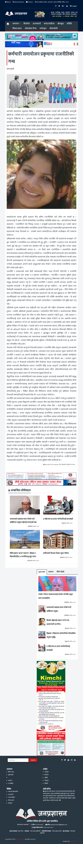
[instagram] (71, 760)
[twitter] (65, 760)
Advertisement (19, 2)
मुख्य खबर (41, 571)
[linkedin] (75, 760)
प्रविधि (69, 24)
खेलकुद (60, 24)
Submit (33, 760)
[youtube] (68, 760)
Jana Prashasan (20, 839)
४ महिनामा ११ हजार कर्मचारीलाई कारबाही (58, 519)
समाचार (15, 24)
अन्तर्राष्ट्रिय (10, 783)
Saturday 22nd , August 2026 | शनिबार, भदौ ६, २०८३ (52, 2)
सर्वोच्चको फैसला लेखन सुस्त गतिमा (56, 553)
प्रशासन (51, 571)
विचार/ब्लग (17, 28)
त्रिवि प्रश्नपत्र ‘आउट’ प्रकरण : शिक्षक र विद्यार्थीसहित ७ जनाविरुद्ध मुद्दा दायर (23, 554)
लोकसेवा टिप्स (31, 28)
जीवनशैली (53, 28)
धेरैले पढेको (60, 571)
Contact (30, 2)
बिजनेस (26, 24)
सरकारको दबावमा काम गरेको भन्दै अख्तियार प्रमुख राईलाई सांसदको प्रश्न (23, 520)
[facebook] (61, 760)
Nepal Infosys (74, 841)
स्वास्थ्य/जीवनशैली (13, 791)
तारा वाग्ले (10, 69)
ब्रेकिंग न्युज (11, 772)
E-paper (74, 6)
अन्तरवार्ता (37, 24)
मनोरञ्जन (43, 28)
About (8, 2)
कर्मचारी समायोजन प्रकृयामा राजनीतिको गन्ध (41, 57)
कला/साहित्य (49, 24)
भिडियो (46, 783)
